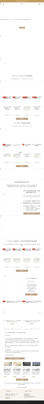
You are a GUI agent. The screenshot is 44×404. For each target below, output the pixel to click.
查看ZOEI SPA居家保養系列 (14, 358)
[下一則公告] (42, 1)
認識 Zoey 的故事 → (32, 213)
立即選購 (22, 27)
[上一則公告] (1, 1)
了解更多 (31, 294)
